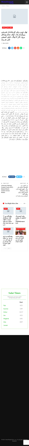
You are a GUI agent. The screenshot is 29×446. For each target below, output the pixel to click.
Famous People (21, 228)
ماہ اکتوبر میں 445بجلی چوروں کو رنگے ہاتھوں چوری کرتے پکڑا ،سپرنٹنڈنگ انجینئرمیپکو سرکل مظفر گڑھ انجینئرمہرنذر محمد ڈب (22, 191)
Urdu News (9, 27)
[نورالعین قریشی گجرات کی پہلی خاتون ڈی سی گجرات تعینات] (20, 231)
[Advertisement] (14, 65)
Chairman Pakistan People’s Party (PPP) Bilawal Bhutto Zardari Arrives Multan (7, 189)
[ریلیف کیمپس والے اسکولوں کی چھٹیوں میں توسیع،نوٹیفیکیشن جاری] (20, 211)
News (4, 27)
